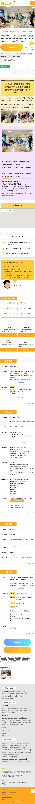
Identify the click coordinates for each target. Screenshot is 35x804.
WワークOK (18, 754)
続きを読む (21, 382)
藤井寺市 (25, 722)
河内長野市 (4, 722)
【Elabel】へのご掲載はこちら (9, 792)
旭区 (17, 710)
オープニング (5, 759)
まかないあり (21, 756)
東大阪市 (9, 724)
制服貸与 (16, 752)
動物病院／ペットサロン (22, 691)
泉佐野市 (25, 718)
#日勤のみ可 (9, 664)
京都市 (3, 730)
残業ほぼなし (19, 745)
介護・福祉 (4, 691)
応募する (12, 47)
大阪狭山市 (28, 720)
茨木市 (29, 722)
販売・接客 (13, 696)
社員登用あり (12, 745)
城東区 (21, 710)
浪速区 (21, 708)
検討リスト (26, 48)
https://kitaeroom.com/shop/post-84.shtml (21, 557)
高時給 (26, 743)
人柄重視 (15, 756)
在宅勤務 (28, 761)
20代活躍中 (25, 745)
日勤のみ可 (11, 759)
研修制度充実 (11, 754)
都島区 (8, 708)
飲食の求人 (4, 761)
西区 (12, 708)
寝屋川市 (18, 720)
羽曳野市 (9, 720)
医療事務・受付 (20, 743)
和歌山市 (4, 735)
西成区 (13, 712)
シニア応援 (4, 750)
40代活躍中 (11, 747)
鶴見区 (25, 710)
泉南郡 (15, 718)
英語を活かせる (12, 761)
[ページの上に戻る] (33, 791)
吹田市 (20, 718)
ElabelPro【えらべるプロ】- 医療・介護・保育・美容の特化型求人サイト (18, 783)
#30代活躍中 (10, 657)
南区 (8, 730)
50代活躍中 (17, 747)
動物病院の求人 (5, 743)
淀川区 (25, 708)
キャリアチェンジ (22, 759)
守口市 (23, 720)
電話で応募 (18, 642)
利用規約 (4, 799)
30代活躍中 (4, 747)
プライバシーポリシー (7, 797)
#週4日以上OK (4, 660)
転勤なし (27, 756)
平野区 (9, 712)
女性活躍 (11, 752)
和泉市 (13, 724)
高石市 (14, 722)
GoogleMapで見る (16, 500)
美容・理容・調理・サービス (21, 693)
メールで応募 (17, 650)
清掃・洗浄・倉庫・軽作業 (7, 698)
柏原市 (3, 720)
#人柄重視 (3, 664)
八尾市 (21, 724)
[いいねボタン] (32, 46)
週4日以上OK (27, 750)
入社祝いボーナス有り (7, 756)
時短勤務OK (13, 743)
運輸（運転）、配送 (6, 696)
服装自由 (21, 752)
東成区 (9, 710)
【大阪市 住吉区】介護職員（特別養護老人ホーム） (6, 677)
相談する (6, 66)
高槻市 (13, 720)
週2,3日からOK (19, 750)
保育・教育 (19, 696)
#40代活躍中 (18, 657)
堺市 (17, 724)
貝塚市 (10, 722)
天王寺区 (16, 708)
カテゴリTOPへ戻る (30, 403)
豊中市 (3, 724)
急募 (16, 759)
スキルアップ (5, 745)
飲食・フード (4, 693)
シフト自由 (4, 754)
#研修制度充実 (25, 660)
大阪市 (3, 708)
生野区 (13, 710)
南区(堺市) (10, 718)
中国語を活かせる (21, 761)
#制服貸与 (18, 660)
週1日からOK (11, 750)
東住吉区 (4, 712)
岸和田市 (19, 722)
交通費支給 (4, 752)
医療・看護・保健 (11, 691)
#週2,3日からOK (26, 657)
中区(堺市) (4, 718)
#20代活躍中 (3, 657)
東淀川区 (4, 710)
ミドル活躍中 (24, 747)
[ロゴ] (9, 3)
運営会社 (4, 794)
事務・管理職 (11, 693)
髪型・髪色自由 (28, 752)
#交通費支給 (11, 660)
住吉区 (29, 710)
